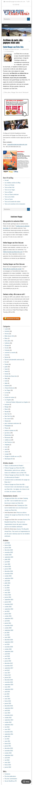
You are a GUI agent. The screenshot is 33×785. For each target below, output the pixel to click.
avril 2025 (7, 561)
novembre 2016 (9, 682)
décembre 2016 (9, 680)
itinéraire (7, 385)
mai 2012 (7, 727)
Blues (6, 338)
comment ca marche (10, 352)
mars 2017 (7, 672)
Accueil (7, 180)
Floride (6, 364)
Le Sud (6, 392)
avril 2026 (7, 543)
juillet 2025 (7, 559)
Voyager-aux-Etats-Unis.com (12, 49)
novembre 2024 (9, 573)
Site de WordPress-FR (10, 781)
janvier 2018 (8, 661)
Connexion (7, 774)
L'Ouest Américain (9, 388)
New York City (8, 416)
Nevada (7, 411)
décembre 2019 (9, 639)
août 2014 (7, 710)
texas (6, 447)
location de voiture (9, 397)
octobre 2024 (8, 576)
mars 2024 (7, 592)
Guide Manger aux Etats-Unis (13, 46)
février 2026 (8, 545)
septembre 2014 (9, 708)
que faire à (7, 432)
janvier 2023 (8, 602)
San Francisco (8, 442)
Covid (6, 355)
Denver (6, 357)
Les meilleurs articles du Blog (12, 182)
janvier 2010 (8, 767)
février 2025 (8, 566)
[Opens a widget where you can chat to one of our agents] (26, 782)
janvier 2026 (8, 547)
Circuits (7, 348)
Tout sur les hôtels (9, 197)
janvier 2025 (8, 569)
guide (6, 366)
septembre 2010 (9, 755)
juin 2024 (7, 585)
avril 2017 (7, 670)
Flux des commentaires (11, 778)
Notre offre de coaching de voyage (12, 269)
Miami (6, 409)
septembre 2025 (9, 557)
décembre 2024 (9, 571)
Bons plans (8, 92)
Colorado (7, 350)
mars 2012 (7, 729)
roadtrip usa (8, 440)
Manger (13, 92)
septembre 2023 (9, 599)
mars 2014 (7, 713)
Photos (6, 428)
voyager (7, 454)
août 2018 (7, 654)
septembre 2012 (9, 724)
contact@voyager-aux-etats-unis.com (17, 144)
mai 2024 (7, 587)
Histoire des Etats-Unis (11, 376)
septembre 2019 (9, 642)
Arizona (7, 333)
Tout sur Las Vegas (10, 189)
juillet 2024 (7, 583)
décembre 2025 (9, 550)
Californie (7, 343)
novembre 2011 (9, 731)
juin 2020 (7, 632)
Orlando (7, 421)
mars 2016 (7, 687)
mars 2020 (7, 637)
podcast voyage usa (10, 430)
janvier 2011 (8, 746)
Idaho (6, 383)
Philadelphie (8, 425)
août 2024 (7, 580)
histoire (6, 373)
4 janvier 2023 (25, 49)
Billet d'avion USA (9, 336)
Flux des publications (10, 776)
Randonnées (8, 435)
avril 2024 (7, 590)
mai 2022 (7, 611)
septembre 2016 (9, 684)
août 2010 (7, 757)
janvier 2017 (8, 677)
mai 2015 (7, 696)
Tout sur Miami (8, 192)
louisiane (7, 404)
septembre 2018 (9, 651)
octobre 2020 (8, 628)
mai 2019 (7, 644)
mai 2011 (7, 739)
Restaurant (25, 92)
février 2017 (8, 675)
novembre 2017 (9, 665)
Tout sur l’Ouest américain (12, 194)
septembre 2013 (9, 720)
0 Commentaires (9, 51)
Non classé (19, 92)
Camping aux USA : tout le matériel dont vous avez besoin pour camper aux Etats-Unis (16, 501)
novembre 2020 (9, 625)
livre (6, 395)
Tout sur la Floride (9, 185)
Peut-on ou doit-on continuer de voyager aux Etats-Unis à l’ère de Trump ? (17, 515)
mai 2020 (7, 635)
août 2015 (7, 691)
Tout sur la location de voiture (12, 201)
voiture (6, 451)
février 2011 (8, 743)
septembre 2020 (9, 630)
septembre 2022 (9, 609)
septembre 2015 (9, 689)
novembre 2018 (9, 646)
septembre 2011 (9, 734)
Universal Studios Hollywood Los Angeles (17, 402)
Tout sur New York (9, 187)
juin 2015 (7, 694)
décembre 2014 (9, 705)
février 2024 (8, 595)
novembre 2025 (9, 552)
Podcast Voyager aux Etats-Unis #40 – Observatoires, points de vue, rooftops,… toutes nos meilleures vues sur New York (15, 470)
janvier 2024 (8, 597)
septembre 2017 (9, 668)
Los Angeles (8, 399)
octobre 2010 (8, 753)
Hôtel (6, 378)
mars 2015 (7, 698)
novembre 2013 (9, 715)
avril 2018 (7, 656)
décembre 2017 (9, 663)
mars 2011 (7, 741)
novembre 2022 (9, 604)
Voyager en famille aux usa (12, 456)
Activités (7, 331)
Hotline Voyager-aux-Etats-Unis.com (12, 251)
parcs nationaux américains (12, 423)
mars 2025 (7, 564)
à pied (6, 329)
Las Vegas (7, 390)
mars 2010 (7, 762)
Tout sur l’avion (9, 199)
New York (7, 414)
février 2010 (8, 764)
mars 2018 (7, 658)
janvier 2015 (8, 703)
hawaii (6, 371)
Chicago (7, 345)
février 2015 (8, 701)
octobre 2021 (8, 616)
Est (5, 362)
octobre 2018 (8, 649)
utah (6, 449)
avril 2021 (7, 620)
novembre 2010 (9, 750)
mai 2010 (7, 760)
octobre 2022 (8, 606)
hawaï (6, 369)
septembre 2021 (9, 618)
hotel (6, 381)
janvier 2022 (8, 613)
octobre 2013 (8, 717)
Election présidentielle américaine (13, 359)
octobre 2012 (8, 722)
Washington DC (9, 458)
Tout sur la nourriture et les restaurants (15, 204)
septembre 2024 (9, 578)
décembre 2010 (9, 748)
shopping (7, 444)
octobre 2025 (8, 554)
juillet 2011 (7, 736)
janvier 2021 (8, 623)
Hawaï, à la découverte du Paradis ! (14, 465)
